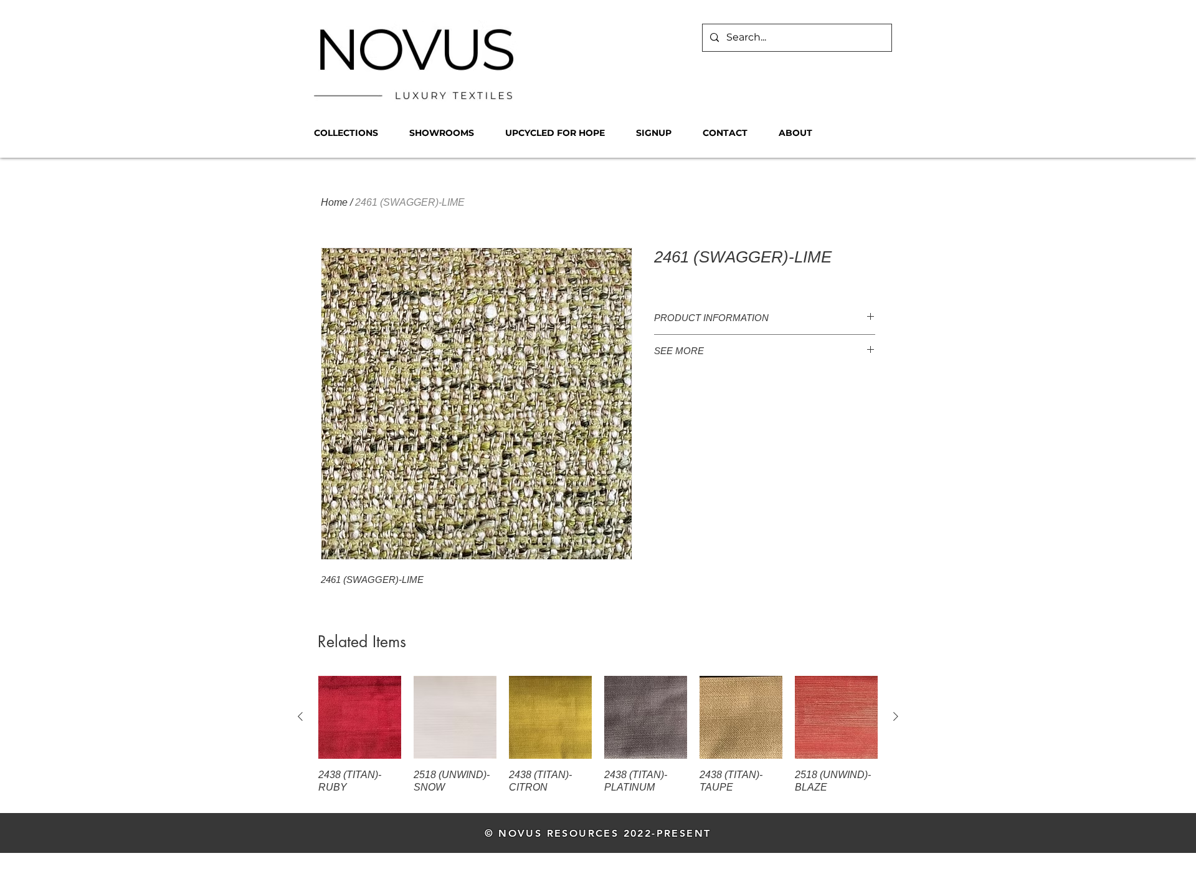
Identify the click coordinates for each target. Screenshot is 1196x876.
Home (334, 202)
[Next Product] (895, 716)
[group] (598, 735)
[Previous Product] (300, 716)
